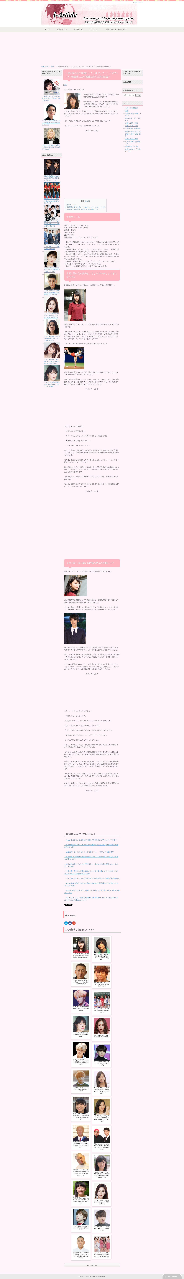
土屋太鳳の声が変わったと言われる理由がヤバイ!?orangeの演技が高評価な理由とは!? (81, 955)
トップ (47, 29)
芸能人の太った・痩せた (132, 128)
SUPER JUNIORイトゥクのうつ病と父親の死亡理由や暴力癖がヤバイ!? (102, 984)
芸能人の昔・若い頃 (131, 146)
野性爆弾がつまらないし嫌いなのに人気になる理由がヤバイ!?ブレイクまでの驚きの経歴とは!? (101, 1146)
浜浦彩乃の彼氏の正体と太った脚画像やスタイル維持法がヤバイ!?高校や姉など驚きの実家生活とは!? (101, 1174)
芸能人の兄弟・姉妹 (131, 126)
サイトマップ (94, 29)
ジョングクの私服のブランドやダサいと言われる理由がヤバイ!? (81, 1089)
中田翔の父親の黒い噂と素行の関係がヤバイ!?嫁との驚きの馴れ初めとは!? (81, 982)
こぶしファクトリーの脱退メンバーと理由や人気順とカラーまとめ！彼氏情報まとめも (101, 1254)
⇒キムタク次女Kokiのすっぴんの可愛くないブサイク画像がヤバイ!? (51, 123)
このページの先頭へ (172, 1277)
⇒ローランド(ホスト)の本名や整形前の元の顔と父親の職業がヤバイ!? (51, 147)
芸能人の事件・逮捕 (131, 123)
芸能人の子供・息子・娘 (132, 131)
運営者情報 (78, 29)
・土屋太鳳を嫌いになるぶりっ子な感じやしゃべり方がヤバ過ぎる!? (89, 852)
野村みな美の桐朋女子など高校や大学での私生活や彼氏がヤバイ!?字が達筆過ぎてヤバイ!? (81, 1116)
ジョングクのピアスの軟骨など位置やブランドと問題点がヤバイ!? (101, 1228)
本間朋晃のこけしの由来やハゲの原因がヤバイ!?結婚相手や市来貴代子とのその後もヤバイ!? (81, 1144)
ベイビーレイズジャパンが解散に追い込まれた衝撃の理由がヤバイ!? (101, 1010)
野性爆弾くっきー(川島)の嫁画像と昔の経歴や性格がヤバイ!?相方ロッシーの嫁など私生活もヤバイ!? (81, 1172)
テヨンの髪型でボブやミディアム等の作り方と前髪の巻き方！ (101, 1036)
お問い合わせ (62, 29)
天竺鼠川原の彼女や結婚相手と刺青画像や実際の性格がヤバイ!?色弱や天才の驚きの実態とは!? (81, 1255)
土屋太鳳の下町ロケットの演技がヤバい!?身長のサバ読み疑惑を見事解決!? (93, 878)
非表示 (87, 201)
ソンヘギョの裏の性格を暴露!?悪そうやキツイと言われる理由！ (80, 1034)
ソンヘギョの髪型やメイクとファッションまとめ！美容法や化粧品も (101, 1202)
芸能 (65, 85)
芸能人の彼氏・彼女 (131, 139)
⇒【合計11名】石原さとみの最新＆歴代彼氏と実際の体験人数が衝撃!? (51, 98)
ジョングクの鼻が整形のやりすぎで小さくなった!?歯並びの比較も (101, 1063)
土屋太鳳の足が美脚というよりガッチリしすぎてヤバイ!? (85, 207)
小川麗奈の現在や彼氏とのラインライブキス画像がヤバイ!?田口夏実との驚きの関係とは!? (101, 1118)
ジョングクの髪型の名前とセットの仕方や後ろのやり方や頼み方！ (81, 1227)
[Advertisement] (92, 49)
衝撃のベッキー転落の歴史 (116, 29)
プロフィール (70, 205)
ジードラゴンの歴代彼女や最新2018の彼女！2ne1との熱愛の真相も (81, 1008)
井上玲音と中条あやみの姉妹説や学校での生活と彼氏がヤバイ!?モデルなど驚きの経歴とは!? (101, 1090)
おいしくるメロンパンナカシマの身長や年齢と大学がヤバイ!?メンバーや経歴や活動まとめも (101, 957)
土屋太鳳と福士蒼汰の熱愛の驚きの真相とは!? (81, 209)
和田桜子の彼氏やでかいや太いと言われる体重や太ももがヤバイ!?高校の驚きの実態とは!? (81, 1200)
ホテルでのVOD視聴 (131, 108)
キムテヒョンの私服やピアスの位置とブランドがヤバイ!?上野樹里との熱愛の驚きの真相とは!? (81, 1062)
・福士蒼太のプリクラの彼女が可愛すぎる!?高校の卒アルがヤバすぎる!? (90, 840)
